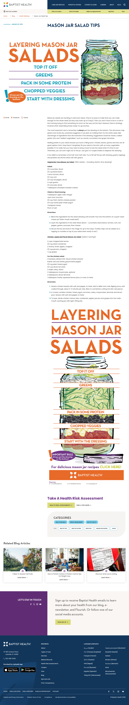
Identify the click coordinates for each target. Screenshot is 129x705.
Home (5, 691)
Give (123, 11)
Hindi (107, 667)
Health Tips (63, 528)
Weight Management (76, 522)
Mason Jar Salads (101, 528)
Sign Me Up (62, 622)
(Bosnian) (111, 663)
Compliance (48, 697)
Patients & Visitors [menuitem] (74, 4)
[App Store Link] (11, 669)
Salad (114, 528)
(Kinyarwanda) (110, 672)
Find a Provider (74, 11)
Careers (44, 667)
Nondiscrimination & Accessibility (65, 697)
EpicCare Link (45, 679)
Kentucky (89, 528)
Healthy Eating (76, 528)
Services (44, 656)
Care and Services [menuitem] (58, 4)
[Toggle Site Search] (124, 5)
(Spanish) (90, 671)
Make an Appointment (94, 11)
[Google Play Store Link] (28, 669)
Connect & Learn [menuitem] (91, 4)
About (43, 648)
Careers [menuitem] (103, 4)
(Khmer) (111, 660)
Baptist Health (91, 522)
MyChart (111, 11)
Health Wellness (61, 522)
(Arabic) (89, 648)
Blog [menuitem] (119, 4)
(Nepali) (88, 663)
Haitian (107, 656)
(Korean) (89, 660)
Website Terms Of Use (34, 697)
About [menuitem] (112, 4)
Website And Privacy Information (14, 697)
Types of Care (46, 652)
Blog (42, 675)
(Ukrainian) (115, 648)
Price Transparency (47, 683)
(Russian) (90, 667)
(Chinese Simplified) (92, 652)
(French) (90, 656)
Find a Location (56, 11)
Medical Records (46, 660)
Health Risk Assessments (60, 505)
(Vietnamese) (92, 675)
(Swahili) (111, 652)
